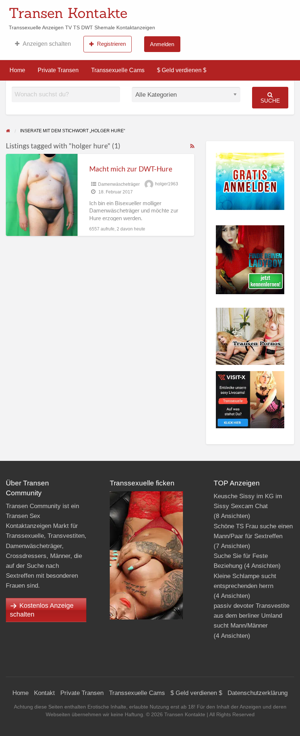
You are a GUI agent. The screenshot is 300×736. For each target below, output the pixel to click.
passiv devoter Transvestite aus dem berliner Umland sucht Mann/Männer (251, 615)
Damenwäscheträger (119, 184)
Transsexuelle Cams (118, 70)
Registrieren (111, 44)
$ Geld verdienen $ (181, 70)
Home (17, 70)
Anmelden (162, 44)
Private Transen (58, 70)
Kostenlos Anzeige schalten (42, 610)
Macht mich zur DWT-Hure (130, 168)
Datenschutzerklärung (258, 692)
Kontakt (44, 692)
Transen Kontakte (68, 13)
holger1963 (166, 184)
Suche (270, 100)
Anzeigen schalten (47, 44)
